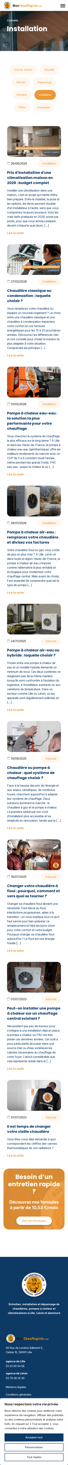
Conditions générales (18, 1394)
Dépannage (45, 82)
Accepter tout (34, 1437)
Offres (22, 107)
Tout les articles (23, 69)
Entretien (22, 94)
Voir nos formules (34, 1221)
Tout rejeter (34, 1457)
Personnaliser (34, 1447)
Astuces (21, 82)
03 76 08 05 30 (15, 1378)
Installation (45, 94)
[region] (34, 1431)
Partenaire (44, 107)
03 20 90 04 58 (15, 1366)
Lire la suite (15, 233)
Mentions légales (16, 1387)
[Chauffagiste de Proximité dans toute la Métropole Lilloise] (24, 5)
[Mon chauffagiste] (34, 1285)
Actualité (49, 69)
